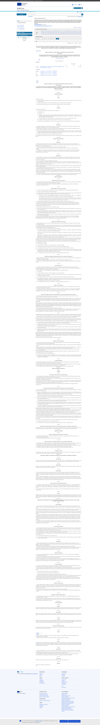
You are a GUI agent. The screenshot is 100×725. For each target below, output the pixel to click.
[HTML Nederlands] (68, 32)
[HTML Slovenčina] (75, 32)
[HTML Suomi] (79, 32)
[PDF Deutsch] (48, 34)
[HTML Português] (72, 32)
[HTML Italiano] (60, 32)
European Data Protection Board (66, 707)
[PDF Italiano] (60, 34)
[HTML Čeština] (45, 32)
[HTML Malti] (67, 32)
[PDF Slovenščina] (77, 34)
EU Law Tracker (64, 687)
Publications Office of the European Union (31, 673)
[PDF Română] (73, 34)
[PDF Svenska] (80, 34)
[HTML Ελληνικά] (52, 32)
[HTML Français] (55, 32)
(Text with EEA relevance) (60, 58)
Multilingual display (39, 36)
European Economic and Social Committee (68, 702)
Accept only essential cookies (74, 721)
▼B (38, 59)
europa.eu (23, 693)
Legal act (24, 40)
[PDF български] (42, 34)
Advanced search (80, 16)
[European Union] (19, 692)
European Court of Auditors (65, 700)
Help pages (41, 673)
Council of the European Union (66, 695)
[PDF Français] (55, 34)
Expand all (75, 27)
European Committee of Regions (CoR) (67, 703)
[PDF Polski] (70, 34)
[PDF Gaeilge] (57, 34)
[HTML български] (42, 32)
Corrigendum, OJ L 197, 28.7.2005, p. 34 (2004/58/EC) (48, 75)
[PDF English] (53, 34)
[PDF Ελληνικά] (52, 34)
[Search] (82, 14)
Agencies (63, 711)
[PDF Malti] (67, 34)
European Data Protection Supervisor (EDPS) (68, 706)
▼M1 (37, 633)
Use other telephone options (43, 694)
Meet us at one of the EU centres (44, 696)
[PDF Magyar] (65, 34)
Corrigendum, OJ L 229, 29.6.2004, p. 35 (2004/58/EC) (48, 71)
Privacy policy (41, 705)
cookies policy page (38, 720)
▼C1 (36, 82)
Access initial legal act (38, 24)
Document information (22, 22)
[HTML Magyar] (65, 32)
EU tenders (63, 680)
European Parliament (65, 693)
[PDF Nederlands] (68, 34)
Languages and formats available (41, 29)
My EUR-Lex (75, 4)
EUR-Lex (20, 8)
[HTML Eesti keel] (50, 32)
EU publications (64, 684)
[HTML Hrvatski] (58, 32)
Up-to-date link (21, 25)
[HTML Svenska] (80, 32)
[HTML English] (53, 32)
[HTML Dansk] (47, 32)
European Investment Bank (66, 704)
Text (36, 41)
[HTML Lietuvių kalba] (63, 32)
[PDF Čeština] (45, 34)
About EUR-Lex (64, 673)
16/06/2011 (25, 37)
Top (36, 665)
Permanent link (21, 26)
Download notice (21, 28)
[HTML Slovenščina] (77, 32)
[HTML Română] (73, 32)
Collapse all (79, 27)
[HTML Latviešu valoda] (62, 32)
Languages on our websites (43, 704)
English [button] (81, 4)
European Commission (65, 696)
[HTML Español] (43, 32)
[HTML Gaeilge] (57, 32)
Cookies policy (41, 680)
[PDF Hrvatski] (58, 34)
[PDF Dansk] (47, 34)
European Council (64, 694)
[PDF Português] (72, 34)
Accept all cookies (63, 721)
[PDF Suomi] (79, 34)
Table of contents (21, 32)
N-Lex (62, 686)
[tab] (58, 29)
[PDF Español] (43, 34)
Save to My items (22, 29)
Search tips (31, 16)
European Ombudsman (65, 705)
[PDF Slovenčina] (75, 34)
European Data (64, 679)
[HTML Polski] (70, 32)
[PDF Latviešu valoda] (62, 34)
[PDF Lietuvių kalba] (63, 34)
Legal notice (41, 679)
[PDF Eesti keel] (50, 34)
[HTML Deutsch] (48, 32)
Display (57, 38)
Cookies (40, 707)
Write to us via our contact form (44, 695)
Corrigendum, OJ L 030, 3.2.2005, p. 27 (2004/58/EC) (48, 72)
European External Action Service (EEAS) (67, 701)
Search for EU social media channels (44, 700)
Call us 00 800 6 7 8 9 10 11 (43, 693)
